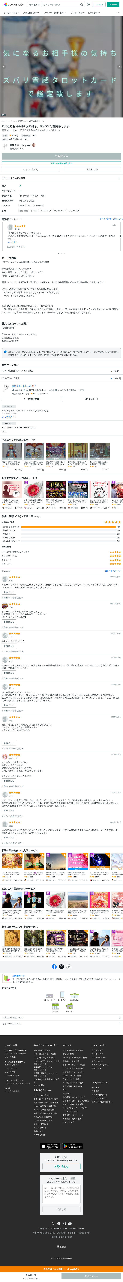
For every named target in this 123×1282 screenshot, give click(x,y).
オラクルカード (60, 210)
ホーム (4, 121)
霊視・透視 (24, 210)
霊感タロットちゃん (21, 385)
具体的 (22, 205)
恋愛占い (22, 121)
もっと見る (12, 242)
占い (13, 121)
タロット (34, 210)
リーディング (46, 210)
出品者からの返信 (15, 247)
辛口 (29, 205)
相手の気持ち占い (36, 121)
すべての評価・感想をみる (111, 218)
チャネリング (74, 210)
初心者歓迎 (38, 205)
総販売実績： (17, 149)
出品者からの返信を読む (12, 597)
